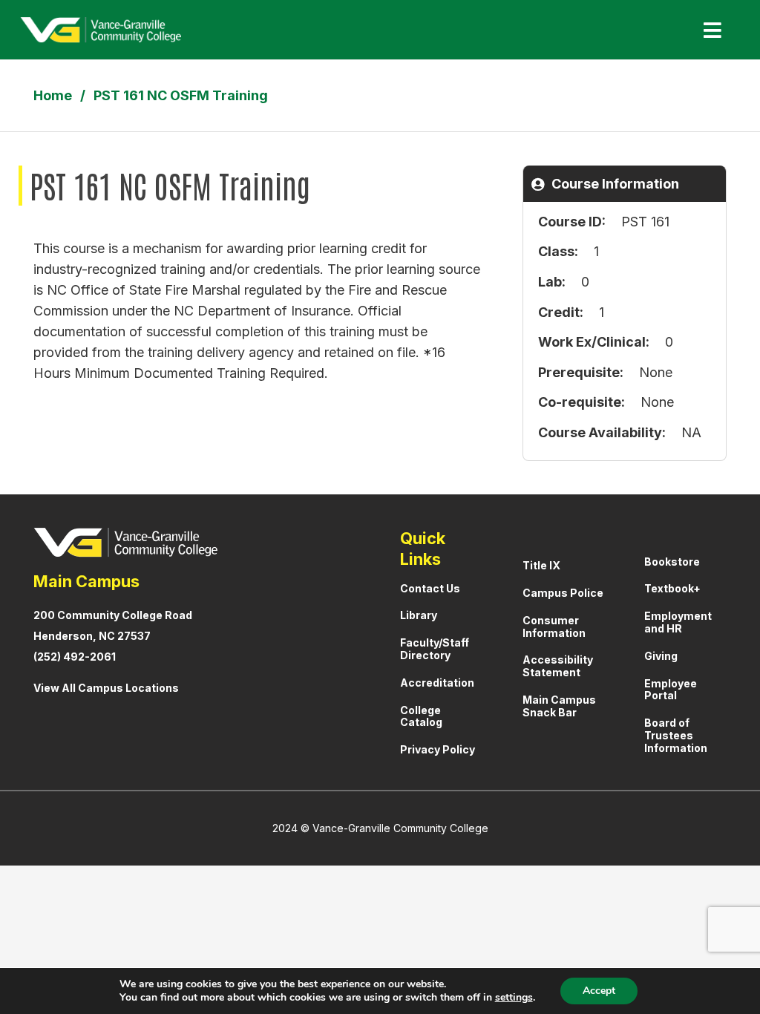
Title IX (541, 565)
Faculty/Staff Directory (434, 648)
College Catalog (421, 716)
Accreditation (437, 682)
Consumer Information (554, 626)
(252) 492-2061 (74, 656)
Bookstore (672, 561)
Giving (661, 656)
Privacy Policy (437, 749)
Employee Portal (670, 689)
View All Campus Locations (106, 687)
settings (514, 997)
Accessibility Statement (557, 665)
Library (418, 615)
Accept (599, 991)
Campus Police (562, 592)
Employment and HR (678, 622)
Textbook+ (672, 588)
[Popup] (707, 30)
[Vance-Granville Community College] (100, 30)
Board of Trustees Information (675, 735)
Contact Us (430, 588)
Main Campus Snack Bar (559, 706)
